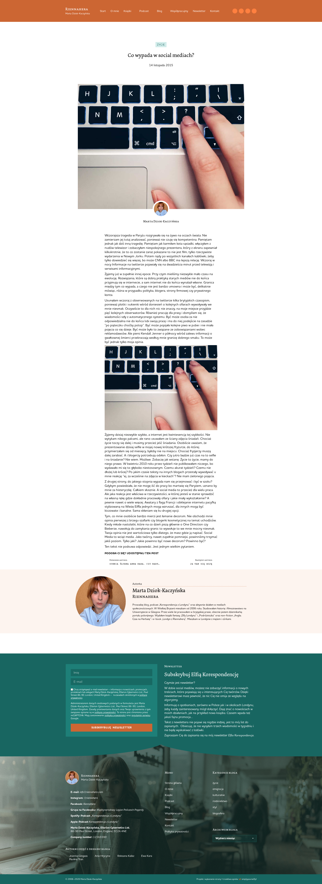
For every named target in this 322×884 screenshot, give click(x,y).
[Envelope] (234, 11)
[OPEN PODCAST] (151, 11)
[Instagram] (241, 11)
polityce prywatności (105, 712)
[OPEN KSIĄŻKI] (133, 11)
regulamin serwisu (140, 715)
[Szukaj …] (228, 11)
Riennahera (76, 9)
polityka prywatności (115, 715)
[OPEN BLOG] (164, 11)
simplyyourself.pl (249, 879)
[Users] (254, 11)
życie (161, 44)
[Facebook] (247, 11)
